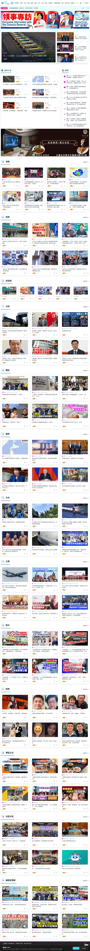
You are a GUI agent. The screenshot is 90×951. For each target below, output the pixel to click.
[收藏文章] (50, 59)
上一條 (82, 8)
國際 (35, 3)
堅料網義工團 (11, 943)
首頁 (12, 3)
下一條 (87, 8)
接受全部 (76, 948)
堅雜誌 (72, 3)
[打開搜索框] (77, 3)
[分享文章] (52, 59)
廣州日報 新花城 (27, 943)
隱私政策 (60, 949)
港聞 (21, 3)
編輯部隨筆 (57, 3)
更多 (85, 943)
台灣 (42, 3)
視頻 (28, 3)
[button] (6, 59)
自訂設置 (84, 948)
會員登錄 (87, 3)
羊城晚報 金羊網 (19, 943)
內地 (39, 3)
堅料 (62, 3)
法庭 (25, 3)
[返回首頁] (7, 3)
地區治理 (67, 3)
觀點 (32, 3)
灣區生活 (50, 3)
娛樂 (46, 3)
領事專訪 (16, 3)
